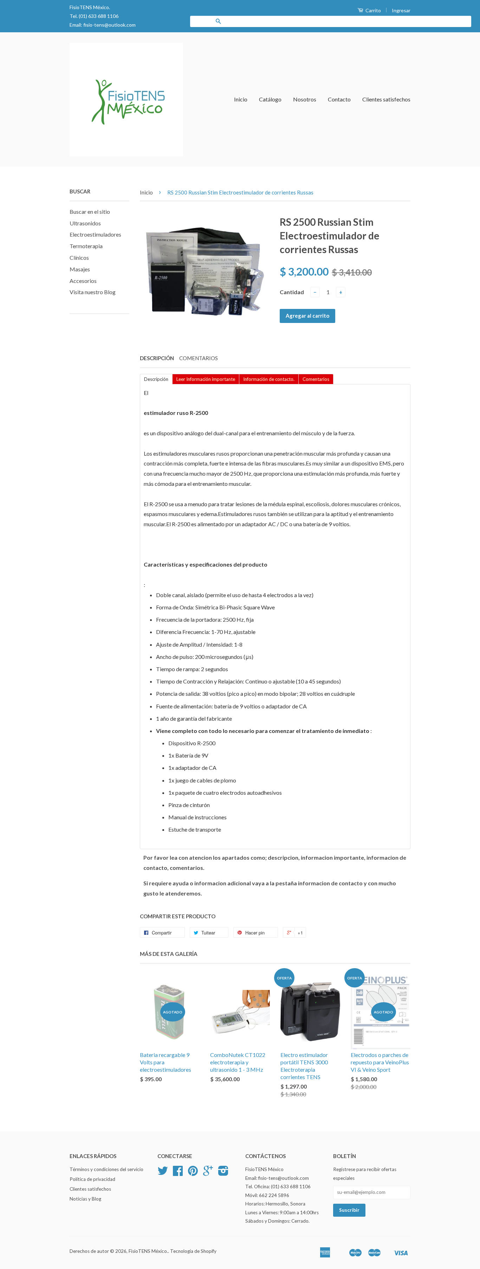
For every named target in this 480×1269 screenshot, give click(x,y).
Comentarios (198, 358)
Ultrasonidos (85, 223)
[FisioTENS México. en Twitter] (162, 1173)
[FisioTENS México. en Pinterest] (193, 1173)
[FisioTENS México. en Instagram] (223, 1173)
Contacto (339, 99)
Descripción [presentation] (156, 379)
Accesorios (83, 280)
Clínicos (79, 257)
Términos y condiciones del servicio (106, 1169)
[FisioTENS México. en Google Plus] (208, 1173)
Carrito (372, 10)
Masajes (80, 269)
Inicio (240, 99)
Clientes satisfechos (386, 99)
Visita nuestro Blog (93, 292)
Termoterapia (86, 246)
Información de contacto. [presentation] (268, 379)
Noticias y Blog (85, 1199)
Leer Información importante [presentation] (205, 379)
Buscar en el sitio (90, 211)
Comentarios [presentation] (316, 379)
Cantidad (292, 292)
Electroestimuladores (95, 234)
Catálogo (270, 99)
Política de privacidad (92, 1179)
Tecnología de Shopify (193, 1251)
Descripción (157, 358)
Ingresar (401, 10)
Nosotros (304, 99)
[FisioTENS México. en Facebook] (178, 1173)
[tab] (156, 379)
